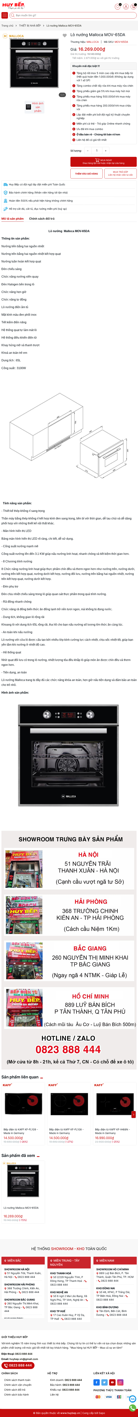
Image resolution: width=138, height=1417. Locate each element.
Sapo (102, 1412)
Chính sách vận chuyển (17, 1384)
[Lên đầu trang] (132, 1390)
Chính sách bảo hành (16, 1394)
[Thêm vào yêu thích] (65, 35)
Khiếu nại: (64, 1389)
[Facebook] (96, 1382)
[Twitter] (104, 1382)
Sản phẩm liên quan (19, 1077)
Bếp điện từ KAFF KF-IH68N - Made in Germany (112, 1131)
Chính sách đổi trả (14, 1389)
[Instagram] (120, 1382)
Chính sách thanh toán (17, 1379)
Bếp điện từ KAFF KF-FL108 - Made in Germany (66, 1131)
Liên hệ (54, 1394)
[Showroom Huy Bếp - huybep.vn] (13, 5)
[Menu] (4, 15)
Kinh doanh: (66, 1379)
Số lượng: (76, 150)
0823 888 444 (23, 1353)
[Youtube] (112, 1382)
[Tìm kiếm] (13, 15)
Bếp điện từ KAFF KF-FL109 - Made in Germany (21, 1131)
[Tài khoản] (126, 7)
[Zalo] (132, 1399)
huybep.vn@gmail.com (24, 1359)
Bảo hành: (65, 1384)
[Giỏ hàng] (133, 7)
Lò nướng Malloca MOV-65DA (21, 1207)
